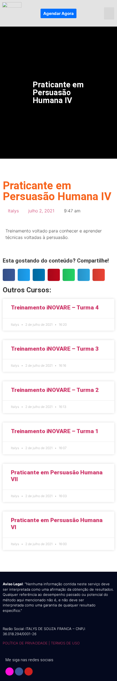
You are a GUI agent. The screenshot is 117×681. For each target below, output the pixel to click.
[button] (109, 13)
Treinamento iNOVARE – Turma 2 (54, 390)
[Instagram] (9, 671)
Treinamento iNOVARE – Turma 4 (54, 307)
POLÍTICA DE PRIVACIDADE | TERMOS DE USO (41, 643)
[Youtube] (28, 671)
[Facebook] (19, 671)
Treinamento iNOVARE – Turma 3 (54, 349)
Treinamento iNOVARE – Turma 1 (54, 431)
